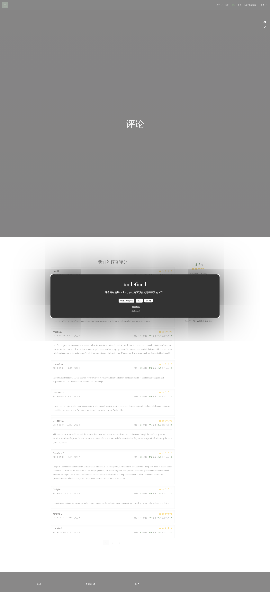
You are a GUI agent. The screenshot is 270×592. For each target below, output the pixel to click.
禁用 (139, 301)
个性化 (148, 301)
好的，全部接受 (126, 301)
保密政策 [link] (136, 306)
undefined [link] (136, 311)
